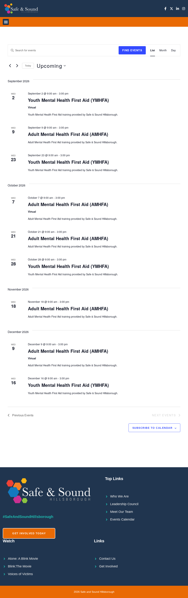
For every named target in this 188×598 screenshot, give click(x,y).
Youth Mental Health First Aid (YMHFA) (68, 100)
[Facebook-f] (165, 8)
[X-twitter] (171, 8)
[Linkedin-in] (177, 8)
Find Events (132, 50)
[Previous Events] (10, 66)
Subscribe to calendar (152, 427)
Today (28, 65)
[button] (6, 22)
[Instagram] (183, 8)
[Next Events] (17, 66)
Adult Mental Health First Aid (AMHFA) (68, 134)
